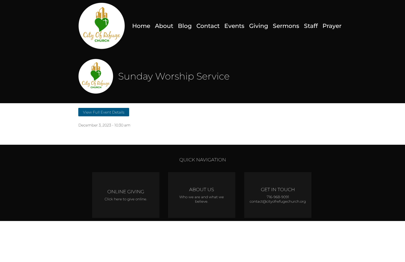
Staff (311, 25)
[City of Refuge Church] (101, 25)
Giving (258, 25)
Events (234, 25)
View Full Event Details (103, 112)
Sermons (286, 25)
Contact (208, 25)
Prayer (331, 25)
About (164, 25)
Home (141, 25)
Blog (185, 25)
